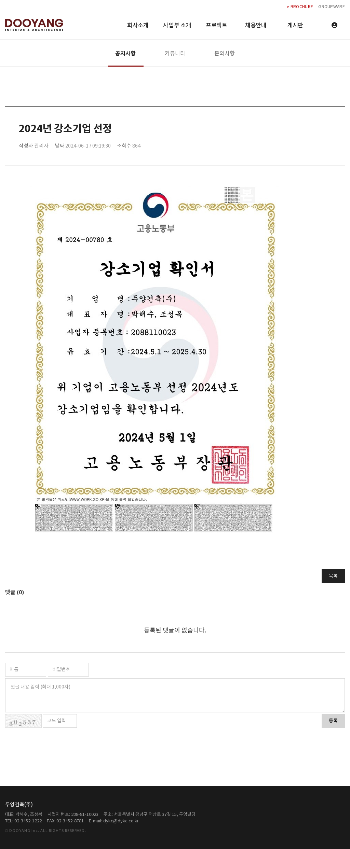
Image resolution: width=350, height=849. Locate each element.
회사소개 (138, 25)
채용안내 (256, 25)
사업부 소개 (177, 25)
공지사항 (125, 53)
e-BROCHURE (300, 7)
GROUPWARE (331, 7)
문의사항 (224, 54)
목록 (333, 576)
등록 (333, 721)
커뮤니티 (175, 54)
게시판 (295, 25)
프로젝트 (216, 25)
